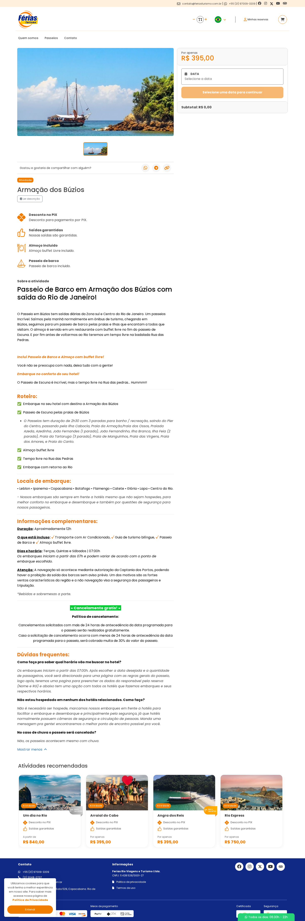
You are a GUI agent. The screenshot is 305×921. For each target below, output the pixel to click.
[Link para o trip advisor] (285, 3)
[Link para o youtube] (278, 3)
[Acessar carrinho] (282, 19)
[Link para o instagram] (266, 3)
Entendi (30, 909)
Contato (70, 38)
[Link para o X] (272, 3)
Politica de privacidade (131, 882)
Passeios (51, 38)
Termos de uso (125, 888)
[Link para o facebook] (260, 3)
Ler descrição (31, 199)
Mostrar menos (30, 749)
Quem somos (28, 38)
